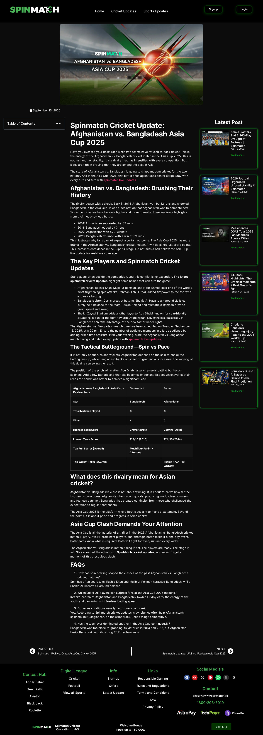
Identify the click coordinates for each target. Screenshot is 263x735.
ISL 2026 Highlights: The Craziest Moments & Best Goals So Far (243, 281)
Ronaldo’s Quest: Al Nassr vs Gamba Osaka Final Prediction (242, 376)
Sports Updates (155, 11)
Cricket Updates (123, 11)
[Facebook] (187, 677)
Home (99, 11)
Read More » (237, 155)
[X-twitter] (202, 677)
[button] (56, 123)
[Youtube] (195, 677)
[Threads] (234, 677)
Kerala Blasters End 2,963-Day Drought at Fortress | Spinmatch (241, 139)
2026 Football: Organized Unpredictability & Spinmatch (243, 184)
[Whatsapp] (218, 677)
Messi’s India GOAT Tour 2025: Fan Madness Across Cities (242, 233)
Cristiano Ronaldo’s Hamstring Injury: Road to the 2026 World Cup (242, 331)
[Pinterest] (210, 677)
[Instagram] (226, 677)
